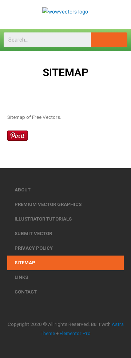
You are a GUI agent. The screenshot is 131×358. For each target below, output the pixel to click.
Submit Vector (33, 233)
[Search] (109, 39)
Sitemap (25, 262)
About (23, 189)
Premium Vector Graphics (48, 204)
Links (21, 277)
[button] (12, 14)
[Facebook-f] (58, 309)
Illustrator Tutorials (43, 219)
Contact (26, 292)
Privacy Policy (34, 248)
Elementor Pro (75, 333)
